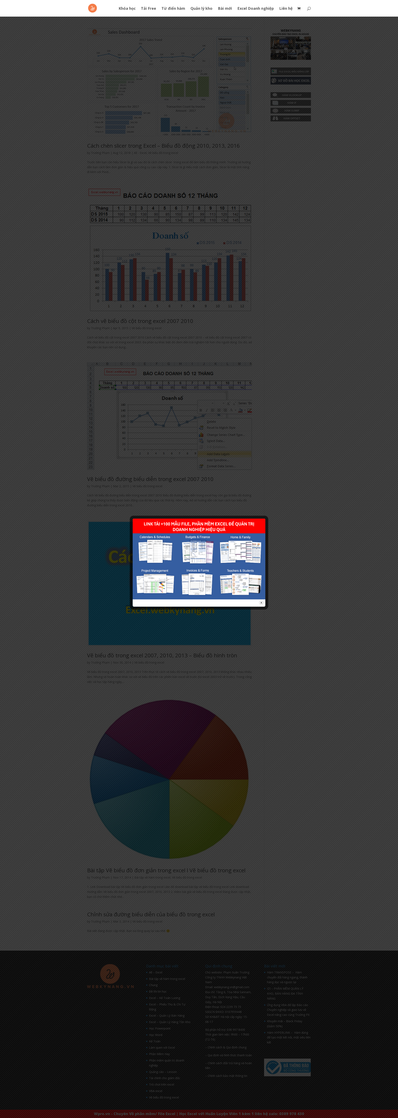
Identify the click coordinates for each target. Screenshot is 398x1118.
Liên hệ (286, 9)
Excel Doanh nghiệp (255, 9)
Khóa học (127, 9)
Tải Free (148, 9)
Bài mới (225, 9)
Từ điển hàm (173, 9)
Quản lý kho (201, 9)
